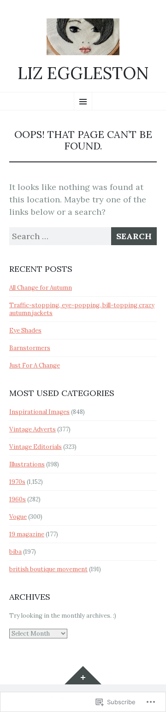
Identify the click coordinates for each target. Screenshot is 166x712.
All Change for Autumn (40, 288)
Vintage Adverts (32, 429)
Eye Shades (25, 330)
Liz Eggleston (83, 73)
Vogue (18, 517)
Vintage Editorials (35, 447)
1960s (17, 499)
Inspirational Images (39, 412)
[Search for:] (83, 236)
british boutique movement (48, 569)
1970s (17, 482)
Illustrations (27, 464)
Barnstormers (29, 348)
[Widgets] (83, 675)
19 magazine (26, 534)
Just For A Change (34, 365)
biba (15, 552)
